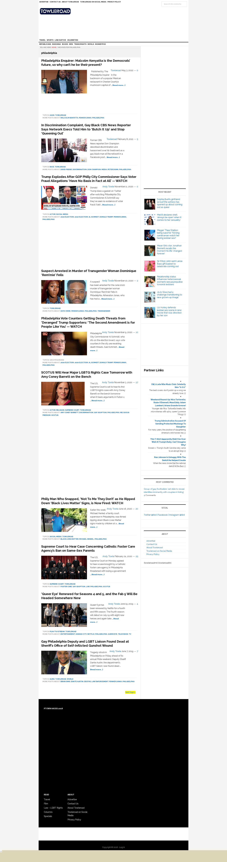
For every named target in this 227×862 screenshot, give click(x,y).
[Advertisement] (90, 457)
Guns (52, 679)
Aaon (52, 115)
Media (104, 169)
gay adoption (100, 413)
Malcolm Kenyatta (69, 118)
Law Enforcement (100, 681)
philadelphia (98, 118)
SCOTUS (54, 415)
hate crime (66, 311)
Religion (60, 410)
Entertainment (68, 634)
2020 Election (67, 217)
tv (130, 634)
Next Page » (130, 692)
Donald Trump (106, 217)
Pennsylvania (85, 118)
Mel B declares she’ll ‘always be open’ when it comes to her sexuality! (169, 217)
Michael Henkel (86, 539)
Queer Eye (112, 634)
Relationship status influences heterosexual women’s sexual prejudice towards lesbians (170, 280)
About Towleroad (154, 547)
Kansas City (81, 634)
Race (52, 167)
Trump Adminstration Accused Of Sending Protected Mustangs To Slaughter (170, 424)
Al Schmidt (94, 217)
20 (137, 509)
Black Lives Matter (69, 539)
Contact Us (151, 544)
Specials (48, 816)
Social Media (62, 214)
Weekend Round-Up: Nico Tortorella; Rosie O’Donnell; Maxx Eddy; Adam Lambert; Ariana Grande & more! (168, 403)
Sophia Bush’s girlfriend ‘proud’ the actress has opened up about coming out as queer (169, 203)
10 (137, 332)
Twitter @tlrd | (151, 515)
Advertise (150, 541)
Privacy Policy (152, 554)
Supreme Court (72, 410)
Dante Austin (77, 681)
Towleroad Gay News (114, 11)
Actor (52, 214)
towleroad (60, 115)
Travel (47, 799)
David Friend (66, 169)
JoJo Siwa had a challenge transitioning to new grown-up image (169, 295)
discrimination (80, 169)
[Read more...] (118, 85)
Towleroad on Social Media (159, 551)
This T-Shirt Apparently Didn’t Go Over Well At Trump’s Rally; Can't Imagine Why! (168, 442)
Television (123, 634)
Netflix (90, 634)
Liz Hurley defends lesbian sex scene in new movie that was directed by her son (169, 311)
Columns (48, 812)
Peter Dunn (113, 169)
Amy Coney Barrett (69, 413)
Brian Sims (65, 681)
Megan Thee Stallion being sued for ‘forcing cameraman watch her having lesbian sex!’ (168, 234)
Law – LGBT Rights (53, 808)
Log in (122, 847)
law (88, 587)
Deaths (87, 681)
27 (137, 382)
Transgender (103, 311)
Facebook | (163, 515)
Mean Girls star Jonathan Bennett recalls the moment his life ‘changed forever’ (169, 249)
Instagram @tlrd (177, 515)
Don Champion (94, 169)
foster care (66, 587)
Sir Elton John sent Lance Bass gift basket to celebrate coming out (169, 264)
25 (137, 556)
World (70, 679)
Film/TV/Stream (57, 632)
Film (46, 803)
